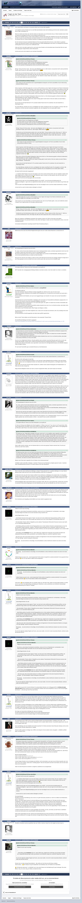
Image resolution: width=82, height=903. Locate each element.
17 (28, 22)
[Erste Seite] (3, 22)
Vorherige (7, 22)
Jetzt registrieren (73, 7)
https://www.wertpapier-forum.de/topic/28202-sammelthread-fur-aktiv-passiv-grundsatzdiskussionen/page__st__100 (39, 321)
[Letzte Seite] (39, 22)
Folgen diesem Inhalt (61, 14)
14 (21, 22)
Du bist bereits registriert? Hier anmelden (60, 7)
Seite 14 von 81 (44, 22)
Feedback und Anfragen (29, 15)
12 (17, 22)
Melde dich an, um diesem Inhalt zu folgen (48, 14)
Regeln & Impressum (16, 7)
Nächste (36, 22)
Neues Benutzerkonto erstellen (19, 886)
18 (30, 22)
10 (12, 22)
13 (19, 22)
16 (26, 22)
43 (67, 14)
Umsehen (6, 7)
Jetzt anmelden (52, 886)
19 (32, 22)
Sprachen (3, 901)
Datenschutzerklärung (11, 901)
